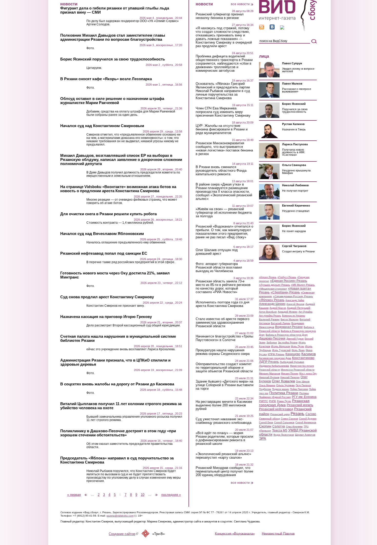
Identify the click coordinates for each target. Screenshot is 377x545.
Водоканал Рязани (289, 327)
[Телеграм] (282, 28)
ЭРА (262, 438)
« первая (74, 495)
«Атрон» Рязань (267, 277)
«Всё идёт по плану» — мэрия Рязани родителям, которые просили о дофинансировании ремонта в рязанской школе (224, 438)
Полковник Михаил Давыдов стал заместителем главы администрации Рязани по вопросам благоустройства (112, 37)
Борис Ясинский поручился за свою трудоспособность (112, 59)
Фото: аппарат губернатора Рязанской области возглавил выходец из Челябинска (219, 267)
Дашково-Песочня (272, 338)
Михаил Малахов (269, 373)
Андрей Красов (278, 308)
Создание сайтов (123, 534)
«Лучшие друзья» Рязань (274, 284)
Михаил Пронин (289, 373)
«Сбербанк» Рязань (285, 292)
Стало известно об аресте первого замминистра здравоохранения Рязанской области (222, 322)
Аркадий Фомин (287, 311)
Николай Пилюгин (290, 377)
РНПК (272, 401)
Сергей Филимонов (305, 422)
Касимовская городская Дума (275, 358)
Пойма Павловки (299, 389)
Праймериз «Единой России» (275, 397)
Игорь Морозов (280, 346)
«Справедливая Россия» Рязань (293, 296)
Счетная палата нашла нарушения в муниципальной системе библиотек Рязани (118, 338)
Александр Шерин (272, 304)
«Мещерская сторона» (273, 288)
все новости (240, 4)
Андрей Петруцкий (298, 307)
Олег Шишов (303, 381)
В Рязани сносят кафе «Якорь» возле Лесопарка (106, 79)
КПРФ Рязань (276, 354)
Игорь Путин (297, 346)
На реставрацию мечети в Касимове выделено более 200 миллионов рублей (224, 405)
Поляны (304, 393)
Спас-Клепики (294, 426)
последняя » (171, 495)
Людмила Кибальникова (274, 365)
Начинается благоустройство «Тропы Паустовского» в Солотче (224, 338)
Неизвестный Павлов (278, 533)
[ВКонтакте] (272, 28)
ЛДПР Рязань (269, 362)
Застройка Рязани (287, 342)
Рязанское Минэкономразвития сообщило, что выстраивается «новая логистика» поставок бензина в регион (224, 148)
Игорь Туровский (281, 350)
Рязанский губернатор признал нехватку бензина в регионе (220, 16)
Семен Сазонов (289, 418)
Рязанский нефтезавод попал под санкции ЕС (103, 253)
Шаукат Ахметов (305, 434)
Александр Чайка (294, 300)
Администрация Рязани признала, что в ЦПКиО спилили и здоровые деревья (115, 362)
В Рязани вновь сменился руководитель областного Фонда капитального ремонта (221, 170)
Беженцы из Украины (293, 315)
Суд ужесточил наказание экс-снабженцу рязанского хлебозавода (223, 421)
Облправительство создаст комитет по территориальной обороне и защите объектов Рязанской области (224, 367)
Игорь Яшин (298, 350)
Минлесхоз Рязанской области (297, 369)
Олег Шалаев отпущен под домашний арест (217, 251)
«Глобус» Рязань (286, 277)
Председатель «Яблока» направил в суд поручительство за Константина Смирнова (117, 460)
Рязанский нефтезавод (276, 409)
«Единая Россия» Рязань (288, 281)
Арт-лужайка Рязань (270, 315)
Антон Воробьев (268, 312)
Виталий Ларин (280, 323)
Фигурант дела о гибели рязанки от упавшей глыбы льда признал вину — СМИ (114, 10)
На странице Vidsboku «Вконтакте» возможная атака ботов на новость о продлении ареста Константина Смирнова (118, 189)
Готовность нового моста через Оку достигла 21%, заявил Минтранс (115, 275)
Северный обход (269, 418)
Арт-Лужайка (305, 312)
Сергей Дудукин (307, 418)
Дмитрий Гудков (295, 338)
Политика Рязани (283, 393)
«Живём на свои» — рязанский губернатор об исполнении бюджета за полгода (224, 212)
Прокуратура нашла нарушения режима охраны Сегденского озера (223, 352)
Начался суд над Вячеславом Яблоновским (102, 234)
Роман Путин (284, 401)
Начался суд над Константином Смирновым (102, 126)
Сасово (310, 414)
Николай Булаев (269, 377)
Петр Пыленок (303, 385)
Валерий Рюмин (269, 319)
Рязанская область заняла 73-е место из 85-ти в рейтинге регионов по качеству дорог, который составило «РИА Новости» (223, 287)
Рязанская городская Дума (284, 403)
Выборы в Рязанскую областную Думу (287, 335)
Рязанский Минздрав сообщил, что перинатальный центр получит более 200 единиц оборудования (224, 471)
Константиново (303, 358)
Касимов (308, 354)
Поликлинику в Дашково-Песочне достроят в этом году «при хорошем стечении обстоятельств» (118, 433)
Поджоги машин (280, 389)
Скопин (265, 426)
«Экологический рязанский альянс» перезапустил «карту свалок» (223, 455)
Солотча (278, 426)
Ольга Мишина (267, 385)
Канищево (292, 354)
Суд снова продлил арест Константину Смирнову (107, 297)
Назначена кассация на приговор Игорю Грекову (106, 317)
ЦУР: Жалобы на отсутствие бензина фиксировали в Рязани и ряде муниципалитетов (221, 129)
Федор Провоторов (283, 435)
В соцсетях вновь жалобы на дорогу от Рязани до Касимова (117, 384)
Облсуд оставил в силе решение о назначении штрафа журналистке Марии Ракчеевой (112, 101)
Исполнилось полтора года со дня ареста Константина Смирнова (222, 304)
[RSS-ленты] (261, 28)
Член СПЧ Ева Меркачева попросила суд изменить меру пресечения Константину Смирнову (223, 112)
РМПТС (263, 401)
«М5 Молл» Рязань (303, 284)
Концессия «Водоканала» (235, 533)
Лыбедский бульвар (292, 362)
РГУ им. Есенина (304, 397)
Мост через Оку (308, 373)
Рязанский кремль (300, 405)
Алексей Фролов (295, 304)
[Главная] (288, 30)
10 (142, 495)
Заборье (271, 342)
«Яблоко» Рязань (271, 300)
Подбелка (265, 389)
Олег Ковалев (283, 381)
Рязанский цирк (280, 414)
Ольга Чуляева (285, 385)
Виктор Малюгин (290, 319)
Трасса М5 (279, 430)
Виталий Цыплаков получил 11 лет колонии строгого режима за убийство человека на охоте (121, 406)
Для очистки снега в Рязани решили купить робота (108, 214)
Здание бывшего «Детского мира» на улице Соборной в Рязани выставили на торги (224, 385)
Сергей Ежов (266, 422)
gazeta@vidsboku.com (121, 515)
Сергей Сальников (284, 422)
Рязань (297, 413)
